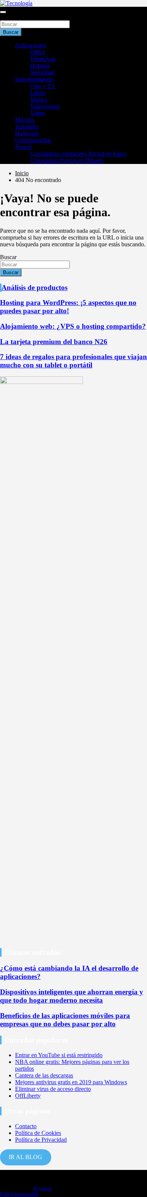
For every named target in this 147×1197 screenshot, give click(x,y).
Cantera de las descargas (44, 1075)
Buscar (8, 17)
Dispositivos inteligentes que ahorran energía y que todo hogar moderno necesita (71, 996)
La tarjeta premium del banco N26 (53, 342)
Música (38, 99)
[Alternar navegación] (3, 12)
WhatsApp (43, 59)
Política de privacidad (19, 1194)
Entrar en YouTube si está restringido (59, 1055)
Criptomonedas (33, 140)
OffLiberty (28, 1095)
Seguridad (42, 72)
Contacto (26, 1126)
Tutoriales (26, 126)
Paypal (23, 147)
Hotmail (39, 65)
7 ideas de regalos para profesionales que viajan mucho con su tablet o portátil (73, 361)
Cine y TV (43, 86)
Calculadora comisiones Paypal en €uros (78, 153)
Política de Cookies (38, 1133)
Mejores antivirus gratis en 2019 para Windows (71, 1082)
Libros (38, 93)
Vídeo (37, 113)
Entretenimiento (34, 79)
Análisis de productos (34, 287)
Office (37, 52)
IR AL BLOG (25, 1157)
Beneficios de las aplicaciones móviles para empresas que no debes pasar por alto (65, 1020)
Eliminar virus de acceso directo (53, 1089)
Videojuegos (45, 106)
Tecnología (42, 1188)
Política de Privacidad (41, 1139)
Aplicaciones (30, 45)
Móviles (24, 120)
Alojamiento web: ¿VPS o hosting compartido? (73, 326)
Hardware (27, 133)
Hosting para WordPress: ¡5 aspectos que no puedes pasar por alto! (68, 307)
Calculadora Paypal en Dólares (67, 160)
